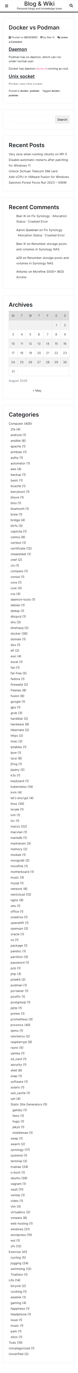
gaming (16, 1303)
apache (16, 446)
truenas (16, 1167)
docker (24, 90)
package (17, 945)
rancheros (18, 1036)
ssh (13, 1099)
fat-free (16, 673)
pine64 (15, 979)
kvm (14, 792)
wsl (13, 1240)
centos (15, 537)
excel (14, 662)
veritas (15, 1195)
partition (17, 957)
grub (14, 713)
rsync (14, 1047)
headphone (19, 1314)
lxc (13, 821)
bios (14, 503)
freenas (16, 690)
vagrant (16, 1184)
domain (16, 639)
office (15, 911)
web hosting (19, 1223)
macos (15, 826)
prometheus (19, 1019)
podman (34, 90)
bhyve (15, 497)
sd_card (16, 1059)
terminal (16, 1161)
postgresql (18, 1002)
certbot (16, 543)
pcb (13, 968)
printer (15, 1013)
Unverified (16, 1354)
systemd (17, 1155)
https (14, 735)
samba (15, 1053)
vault (14, 1189)
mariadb (16, 838)
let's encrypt (19, 798)
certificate (18, 548)
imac (14, 741)
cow (14, 588)
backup (16, 475)
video (15, 1201)
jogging (16, 1263)
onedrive (17, 917)
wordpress (18, 1235)
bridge (15, 520)
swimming (18, 1269)
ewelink (16, 1297)
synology (17, 1150)
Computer (16, 423)
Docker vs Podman (34, 27)
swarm (15, 1144)
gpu (13, 707)
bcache (16, 486)
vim (13, 1206)
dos (13, 645)
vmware (16, 1218)
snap (14, 1076)
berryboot (18, 492)
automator (18, 463)
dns (13, 622)
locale (15, 809)
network (16, 889)
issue (14, 1320)
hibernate (17, 730)
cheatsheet (18, 554)
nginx (14, 900)
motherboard (20, 872)
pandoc (16, 951)
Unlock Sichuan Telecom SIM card (33, 171)
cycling (16, 1257)
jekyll (16, 1127)
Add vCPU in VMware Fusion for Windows (39, 177)
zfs (13, 1246)
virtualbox (18, 1212)
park (14, 1331)
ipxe (14, 752)
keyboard (17, 781)
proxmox (17, 1025)
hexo (16, 1116)
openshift (17, 923)
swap (14, 1138)
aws (13, 469)
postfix (16, 996)
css (13, 594)
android (16, 435)
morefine (17, 866)
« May (37, 390)
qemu (15, 1030)
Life (11, 1280)
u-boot (15, 1172)
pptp (14, 1008)
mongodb (17, 860)
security (16, 1064)
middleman (20, 1133)
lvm (13, 815)
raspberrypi (19, 1042)
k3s (13, 775)
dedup (15, 611)
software (17, 1081)
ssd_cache (18, 1093)
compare (17, 571)
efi (12, 650)
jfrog (14, 764)
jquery (15, 769)
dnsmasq (17, 628)
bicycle (16, 1286)
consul (15, 577)
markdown (18, 843)
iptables (16, 747)
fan (13, 667)
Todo (12, 1342)
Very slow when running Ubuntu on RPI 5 (38, 154)
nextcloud (18, 894)
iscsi (14, 758)
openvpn (17, 928)
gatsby (17, 1110)
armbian (16, 452)
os (12, 940)
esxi (13, 656)
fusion (15, 696)
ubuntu (15, 1178)
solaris (15, 1087)
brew (14, 514)
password (18, 962)
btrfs (14, 526)
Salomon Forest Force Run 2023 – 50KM (37, 182)
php (13, 974)
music (15, 877)
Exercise (15, 1252)
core (14, 582)
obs (13, 906)
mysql (15, 883)
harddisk (17, 718)
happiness (18, 1308)
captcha (16, 531)
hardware (17, 724)
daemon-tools (21, 599)
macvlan (17, 832)
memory (16, 849)
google (16, 701)
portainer (17, 991)
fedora (15, 679)
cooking (16, 1291)
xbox (14, 1337)
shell (14, 1070)
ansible (16, 440)
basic (14, 480)
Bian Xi (51, 37)
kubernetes (19, 787)
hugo (16, 1121)
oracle (15, 934)
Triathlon (17, 1274)
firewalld (17, 684)
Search (62, 119)
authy (15, 457)
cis (13, 565)
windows (17, 1229)
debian (15, 605)
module (16, 855)
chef (14, 560)
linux (14, 804)
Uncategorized (19, 1348)
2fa (13, 429)
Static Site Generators (26, 1104)
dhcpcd (16, 616)
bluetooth (17, 509)
